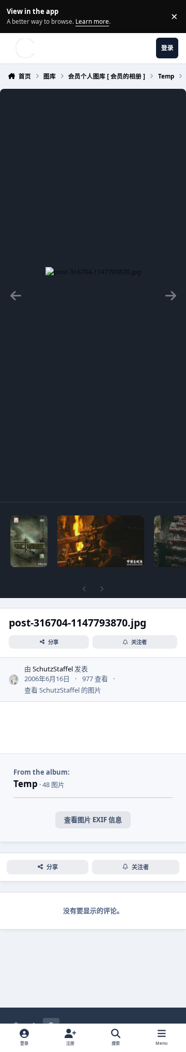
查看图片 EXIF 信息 (93, 819)
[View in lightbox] (93, 295)
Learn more (18, 16)
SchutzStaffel (53, 668)
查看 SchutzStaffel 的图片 (62, 690)
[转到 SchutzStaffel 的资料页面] (14, 679)
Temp (25, 784)
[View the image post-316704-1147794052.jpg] (29, 541)
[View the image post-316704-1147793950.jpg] (100, 541)
